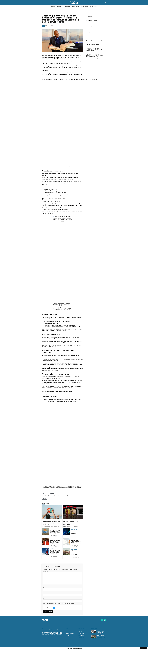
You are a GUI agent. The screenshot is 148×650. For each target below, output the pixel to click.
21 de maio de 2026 (54, 526)
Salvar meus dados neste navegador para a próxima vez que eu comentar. (59, 603)
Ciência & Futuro (66, 6)
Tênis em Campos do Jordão (92, 44)
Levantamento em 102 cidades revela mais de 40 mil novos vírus (96, 25)
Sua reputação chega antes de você (94, 40)
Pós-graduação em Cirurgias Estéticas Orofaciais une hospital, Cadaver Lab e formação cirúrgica (94, 49)
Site (43, 598)
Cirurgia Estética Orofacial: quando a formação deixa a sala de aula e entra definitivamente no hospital (94, 55)
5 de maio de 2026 (75, 526)
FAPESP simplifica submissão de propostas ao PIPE (96, 36)
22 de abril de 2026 (75, 536)
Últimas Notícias (84, 6)
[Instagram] (102, 620)
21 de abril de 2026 (54, 546)
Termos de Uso (68, 631)
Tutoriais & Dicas (93, 6)
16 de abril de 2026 (75, 557)
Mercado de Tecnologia (74, 529)
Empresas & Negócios (56, 6)
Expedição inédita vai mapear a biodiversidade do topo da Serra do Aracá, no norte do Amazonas (96, 31)
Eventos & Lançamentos (83, 638)
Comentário (45, 571)
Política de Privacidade (70, 633)
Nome (44, 587)
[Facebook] (105, 620)
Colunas (44, 498)
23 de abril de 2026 (54, 536)
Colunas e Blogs (75, 6)
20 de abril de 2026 (75, 546)
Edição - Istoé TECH (46, 526)
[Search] (104, 16)
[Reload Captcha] (54, 608)
